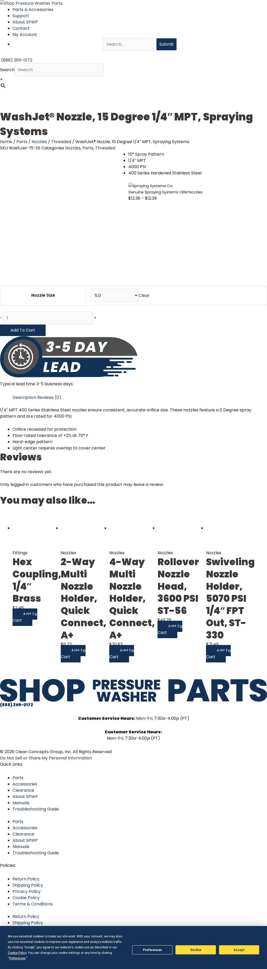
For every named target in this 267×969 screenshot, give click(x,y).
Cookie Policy (26, 898)
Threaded (61, 142)
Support (21, 16)
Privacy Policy (27, 891)
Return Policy (26, 879)
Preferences (152, 950)
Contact (21, 28)
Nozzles (39, 142)
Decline (195, 950)
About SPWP (25, 22)
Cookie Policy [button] (17, 953)
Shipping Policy (28, 885)
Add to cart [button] (25, 617)
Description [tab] (24, 397)
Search (7, 70)
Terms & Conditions (33, 904)
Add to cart (22, 330)
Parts (21, 142)
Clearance (23, 790)
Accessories (25, 784)
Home (6, 142)
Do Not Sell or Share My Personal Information (46, 758)
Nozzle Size (43, 295)
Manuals (21, 803)
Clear (144, 295)
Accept (239, 950)
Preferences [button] (17, 958)
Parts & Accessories (33, 10)
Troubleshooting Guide (36, 809)
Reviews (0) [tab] (49, 397)
